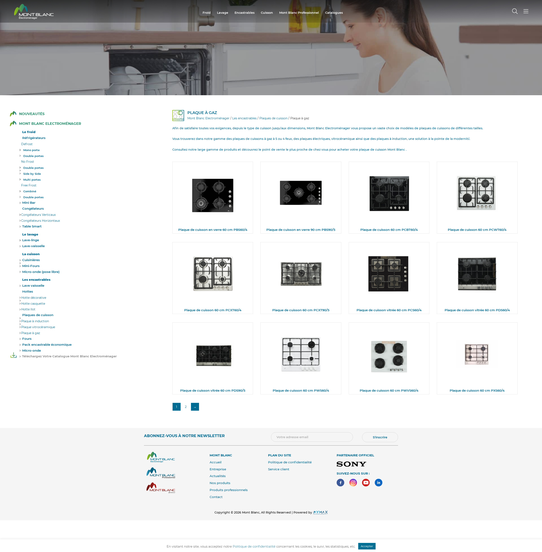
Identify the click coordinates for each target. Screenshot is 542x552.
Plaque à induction (35, 321)
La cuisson (31, 254)
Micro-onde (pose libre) (40, 272)
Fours (27, 339)
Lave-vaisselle (33, 246)
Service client (278, 469)
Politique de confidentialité (290, 462)
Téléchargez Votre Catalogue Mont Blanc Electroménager (69, 356)
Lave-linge (30, 240)
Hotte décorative (33, 298)
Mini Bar (28, 203)
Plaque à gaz (30, 333)
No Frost (27, 162)
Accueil (215, 462)
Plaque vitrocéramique (38, 327)
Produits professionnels (229, 490)
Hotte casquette (33, 304)
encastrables (244, 13)
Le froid (28, 132)
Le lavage (30, 234)
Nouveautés (32, 114)
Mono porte (31, 150)
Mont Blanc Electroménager (50, 124)
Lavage (222, 13)
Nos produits (220, 483)
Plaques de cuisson (37, 315)
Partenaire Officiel (355, 455)
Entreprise (218, 469)
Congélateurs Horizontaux (40, 221)
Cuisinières (31, 260)
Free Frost (28, 185)
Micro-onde (31, 350)
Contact (216, 497)
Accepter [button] (367, 546)
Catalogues (334, 13)
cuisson (267, 13)
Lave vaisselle (33, 286)
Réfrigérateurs (34, 138)
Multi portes (32, 179)
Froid (207, 13)
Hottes (27, 291)
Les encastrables (36, 280)
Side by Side (32, 173)
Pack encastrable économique (47, 345)
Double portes (33, 156)
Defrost (27, 144)
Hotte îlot (28, 309)
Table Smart (31, 226)
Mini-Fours (31, 266)
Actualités (218, 476)
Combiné (29, 191)
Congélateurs (33, 208)
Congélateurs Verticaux (38, 215)
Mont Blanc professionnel (299, 13)
